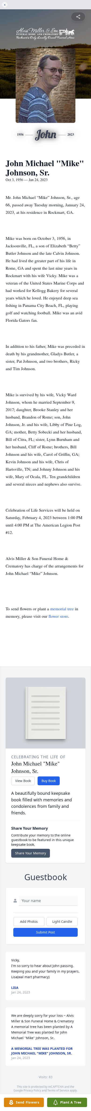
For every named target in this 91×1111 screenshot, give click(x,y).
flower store (58, 616)
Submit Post (45, 932)
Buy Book (49, 781)
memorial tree (62, 608)
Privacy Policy (32, 1090)
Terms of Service (58, 1090)
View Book (23, 781)
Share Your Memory (30, 853)
